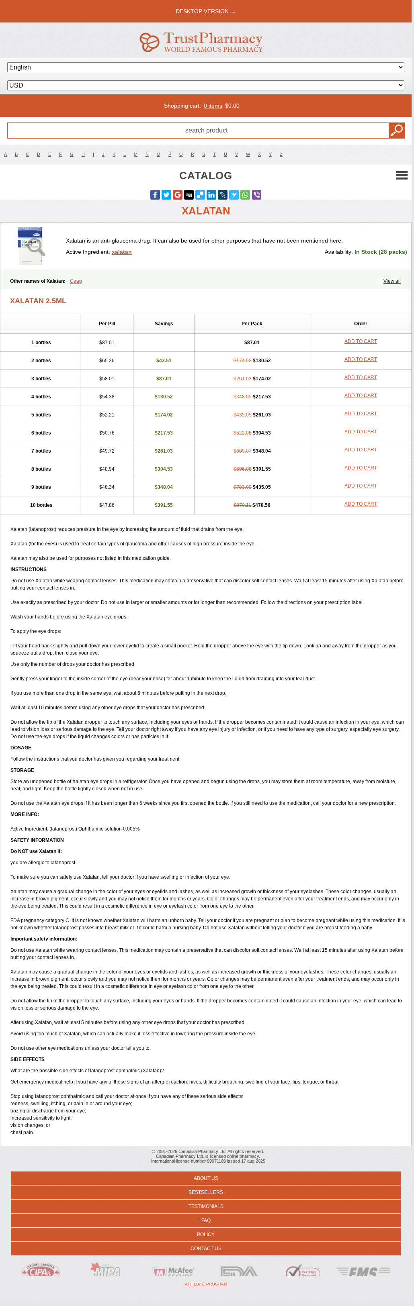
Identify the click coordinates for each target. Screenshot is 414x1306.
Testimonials (206, 1206)
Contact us (206, 1248)
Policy (206, 1234)
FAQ (206, 1220)
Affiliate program (206, 1284)
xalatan (122, 252)
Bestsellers (206, 1192)
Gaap (76, 281)
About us (206, 1178)
